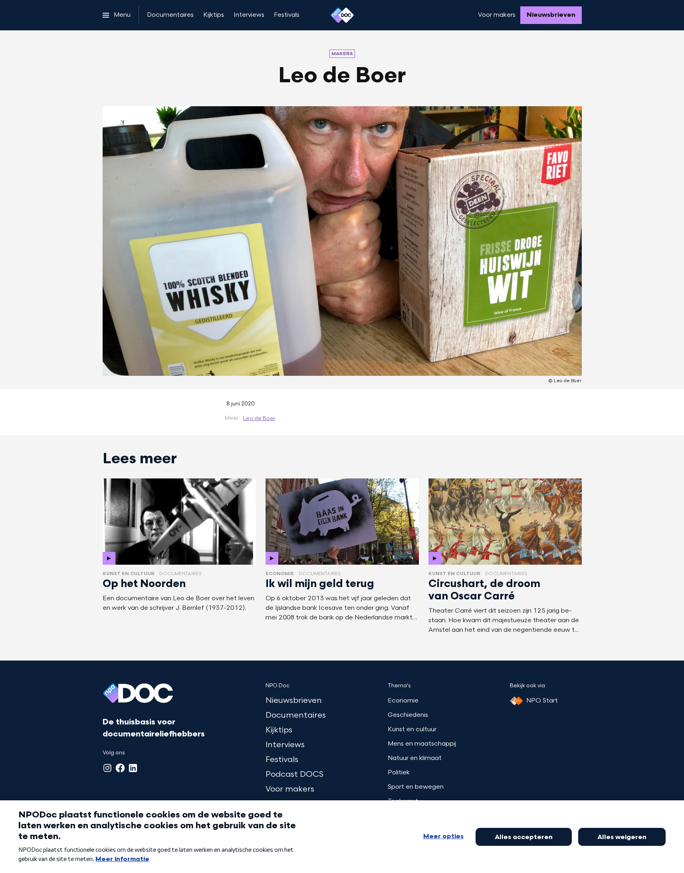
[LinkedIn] (133, 768)
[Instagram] (107, 768)
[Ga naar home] (342, 15)
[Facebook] (120, 768)
